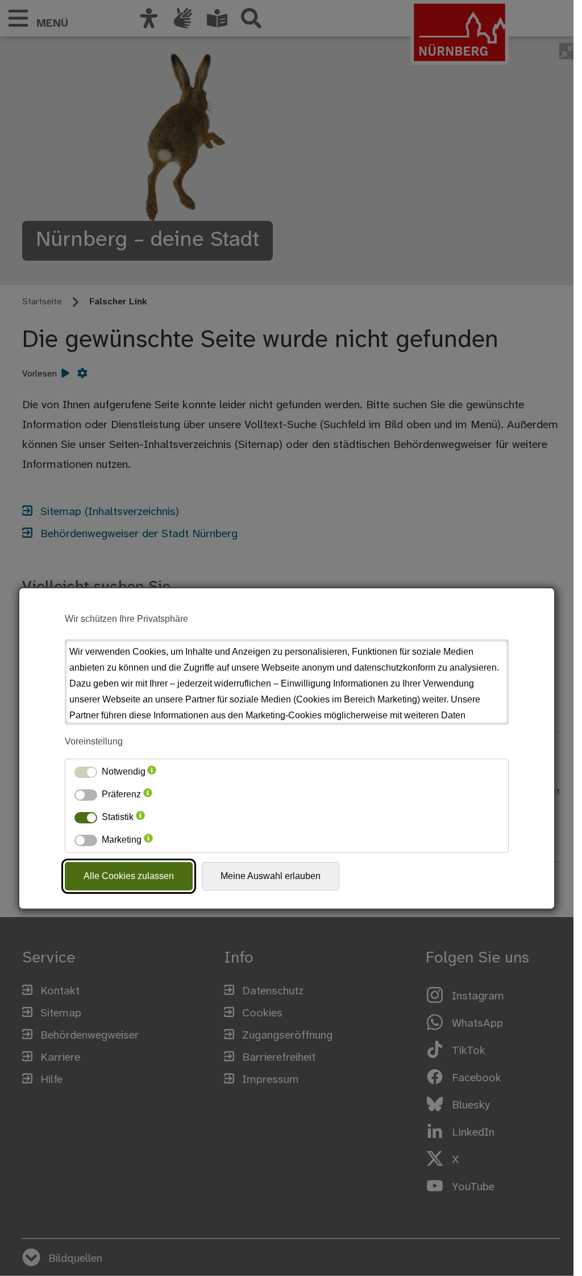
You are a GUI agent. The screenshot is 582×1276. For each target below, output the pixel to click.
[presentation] (151, 772)
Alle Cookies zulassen (129, 876)
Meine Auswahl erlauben (271, 876)
